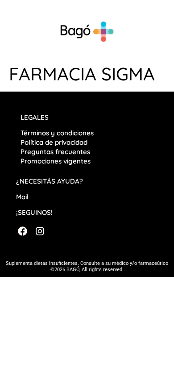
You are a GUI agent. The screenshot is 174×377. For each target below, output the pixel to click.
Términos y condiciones (57, 133)
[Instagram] (39, 231)
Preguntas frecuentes (55, 151)
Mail (22, 197)
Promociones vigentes (56, 161)
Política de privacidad (55, 142)
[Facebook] (22, 231)
